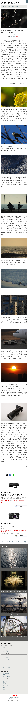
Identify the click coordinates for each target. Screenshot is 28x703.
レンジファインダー (7, 666)
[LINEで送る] (13, 475)
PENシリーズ (5, 674)
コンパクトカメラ (6, 676)
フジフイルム (5, 657)
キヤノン (4, 655)
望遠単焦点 (5, 689)
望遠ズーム (5, 683)
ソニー (4, 662)
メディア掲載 (5, 650)
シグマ (4, 661)
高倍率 (20, 35)
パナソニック (5, 663)
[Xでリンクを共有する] (7, 475)
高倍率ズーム (5, 685)
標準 (14, 35)
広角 (11, 35)
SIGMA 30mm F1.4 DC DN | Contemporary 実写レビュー (11, 614)
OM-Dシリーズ (6, 673)
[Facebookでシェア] (10, 475)
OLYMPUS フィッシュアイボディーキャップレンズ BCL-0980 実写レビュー (14, 637)
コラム (4, 648)
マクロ (20, 36)
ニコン (4, 658)
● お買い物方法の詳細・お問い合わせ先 (14, 698)
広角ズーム (5, 681)
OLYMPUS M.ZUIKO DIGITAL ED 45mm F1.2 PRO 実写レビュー (13, 591)
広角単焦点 (5, 686)
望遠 (17, 35)
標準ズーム (5, 682)
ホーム (4, 647)
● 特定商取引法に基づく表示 (14, 697)
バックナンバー (6, 651)
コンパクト (5, 669)
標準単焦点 (5, 687)
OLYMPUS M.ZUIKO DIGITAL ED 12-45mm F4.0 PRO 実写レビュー (14, 568)
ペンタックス (5, 665)
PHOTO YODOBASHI (10, 2)
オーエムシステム (6, 659)
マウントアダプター (7, 667)
